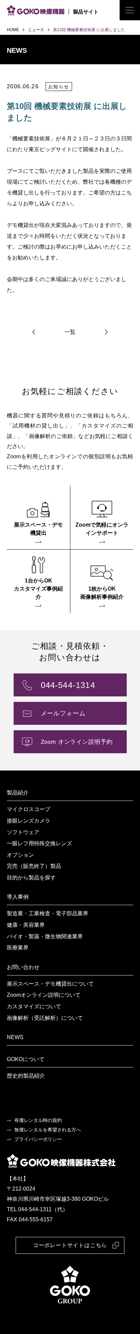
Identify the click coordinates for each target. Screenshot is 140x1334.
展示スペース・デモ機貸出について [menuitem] (50, 984)
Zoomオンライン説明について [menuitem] (44, 995)
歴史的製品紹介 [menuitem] (26, 1076)
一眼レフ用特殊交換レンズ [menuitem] (39, 843)
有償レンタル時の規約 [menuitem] (38, 1120)
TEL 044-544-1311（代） (37, 1209)
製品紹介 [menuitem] (18, 793)
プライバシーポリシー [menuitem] (38, 1139)
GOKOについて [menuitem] (26, 1059)
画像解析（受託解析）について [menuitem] (45, 1018)
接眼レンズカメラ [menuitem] (28, 821)
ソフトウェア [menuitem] (23, 832)
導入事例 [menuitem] (18, 897)
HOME (13, 30)
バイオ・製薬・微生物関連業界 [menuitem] (45, 936)
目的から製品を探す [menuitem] (31, 877)
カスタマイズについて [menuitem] (34, 1006)
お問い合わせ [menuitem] (23, 967)
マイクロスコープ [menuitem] (28, 809)
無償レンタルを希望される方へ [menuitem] (47, 1129)
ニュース (36, 30)
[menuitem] (38, 517)
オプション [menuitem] (20, 855)
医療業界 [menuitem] (18, 947)
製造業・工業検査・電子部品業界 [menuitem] (47, 913)
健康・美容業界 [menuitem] (26, 925)
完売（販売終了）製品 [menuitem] (34, 866)
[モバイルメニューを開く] (130, 10)
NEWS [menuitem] (15, 1037)
